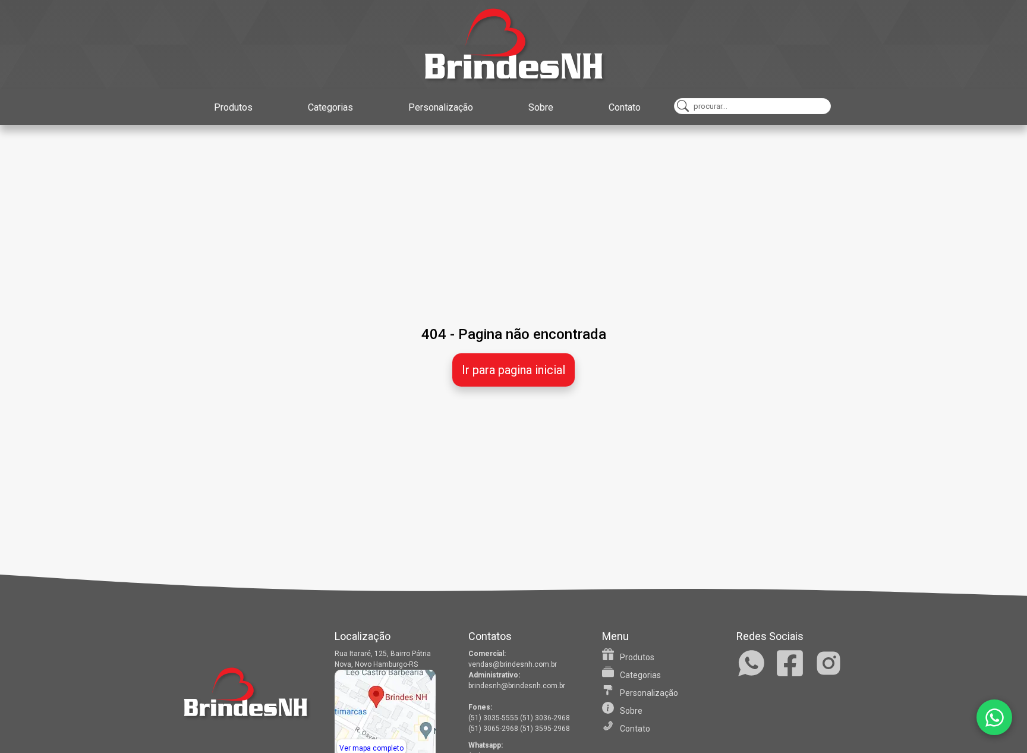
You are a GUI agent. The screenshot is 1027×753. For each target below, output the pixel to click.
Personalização (440, 107)
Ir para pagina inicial (513, 370)
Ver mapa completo (371, 748)
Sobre (540, 107)
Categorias (330, 107)
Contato (625, 107)
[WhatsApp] (994, 717)
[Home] (513, 44)
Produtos (233, 107)
